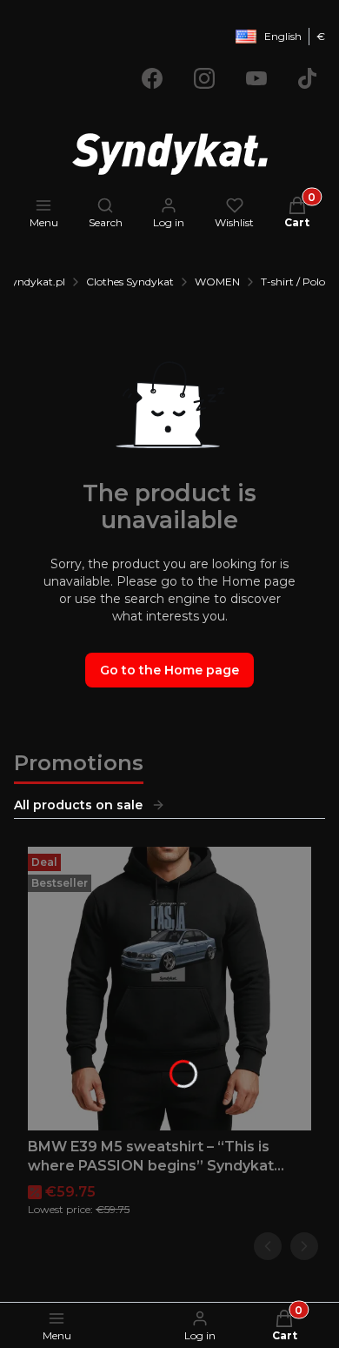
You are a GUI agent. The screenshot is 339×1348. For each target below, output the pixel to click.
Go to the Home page (169, 670)
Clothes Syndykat (130, 281)
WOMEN (217, 281)
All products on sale (78, 805)
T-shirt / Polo (293, 281)
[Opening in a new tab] (152, 78)
